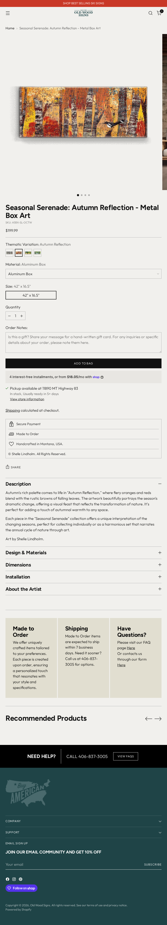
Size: (18, 286)
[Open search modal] (150, 13)
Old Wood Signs (40, 905)
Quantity (12, 307)
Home (9, 28)
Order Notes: (16, 327)
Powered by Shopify (18, 909)
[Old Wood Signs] (83, 13)
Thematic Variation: (38, 244)
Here (131, 647)
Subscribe (153, 864)
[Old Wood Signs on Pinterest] (21, 880)
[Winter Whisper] (9, 253)
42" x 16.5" (31, 295)
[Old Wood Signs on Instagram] (14, 880)
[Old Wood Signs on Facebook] (7, 880)
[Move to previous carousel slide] (148, 718)
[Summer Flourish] (28, 253)
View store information (27, 399)
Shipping (12, 410)
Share (16, 467)
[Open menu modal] (7, 13)
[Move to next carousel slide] (158, 718)
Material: (25, 264)
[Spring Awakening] (37, 253)
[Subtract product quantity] (9, 316)
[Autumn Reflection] (19, 253)
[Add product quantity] (21, 316)
